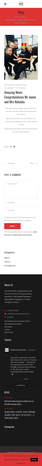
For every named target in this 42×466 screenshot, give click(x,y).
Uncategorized (9, 266)
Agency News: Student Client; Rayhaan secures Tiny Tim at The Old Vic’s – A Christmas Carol (19, 415)
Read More (21, 463)
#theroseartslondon (26, 372)
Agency (7, 258)
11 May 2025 (31, 350)
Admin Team (22, 85)
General (23, 17)
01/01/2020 (8, 409)
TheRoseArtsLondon (18, 350)
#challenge (14, 372)
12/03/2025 (8, 398)
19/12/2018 (9, 85)
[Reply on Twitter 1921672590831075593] (12, 379)
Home (16, 17)
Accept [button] (34, 459)
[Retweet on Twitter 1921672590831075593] (16, 379)
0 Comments (8, 88)
